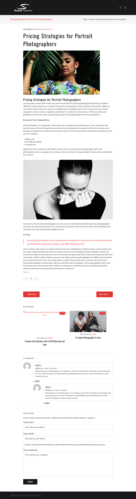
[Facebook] (120, 7)
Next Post (104, 294)
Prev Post (32, 294)
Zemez (39, 495)
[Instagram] (125, 7)
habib (42, 29)
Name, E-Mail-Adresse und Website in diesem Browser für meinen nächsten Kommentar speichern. (65, 444)
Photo (50, 29)
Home (85, 19)
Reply (38, 381)
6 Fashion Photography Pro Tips (88, 337)
